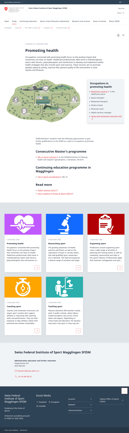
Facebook (42, 402)
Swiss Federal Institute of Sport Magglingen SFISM (48, 8)
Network (71, 404)
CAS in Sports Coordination (49, 177)
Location (71, 399)
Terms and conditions (11, 430)
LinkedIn (42, 406)
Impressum (23, 430)
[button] (6, 21)
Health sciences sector (47, 190)
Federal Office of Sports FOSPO (109, 400)
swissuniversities (75, 410)
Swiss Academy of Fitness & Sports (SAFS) (54, 193)
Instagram (55, 402)
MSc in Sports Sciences (47, 157)
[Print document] (118, 35)
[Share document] (123, 35)
